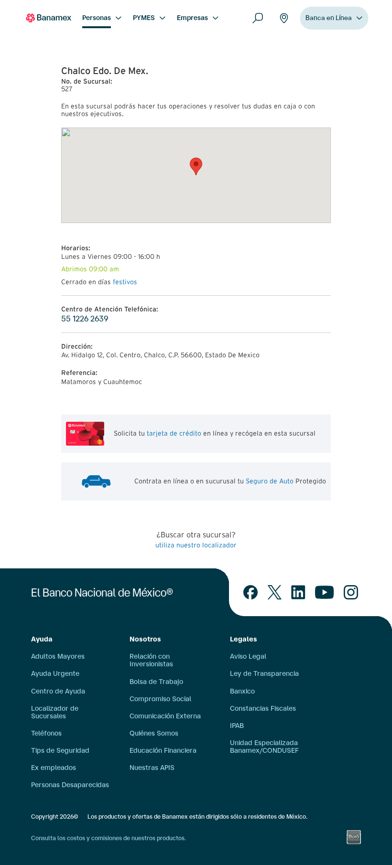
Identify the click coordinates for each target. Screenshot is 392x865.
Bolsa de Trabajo (156, 681)
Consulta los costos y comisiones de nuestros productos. (108, 838)
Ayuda (42, 639)
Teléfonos (46, 733)
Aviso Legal (248, 656)
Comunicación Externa (165, 716)
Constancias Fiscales (263, 708)
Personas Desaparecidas (70, 785)
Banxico (242, 691)
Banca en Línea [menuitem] (328, 17)
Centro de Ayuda (58, 691)
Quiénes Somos (154, 733)
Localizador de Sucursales (54, 712)
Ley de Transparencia (264, 673)
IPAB (237, 725)
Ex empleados (53, 767)
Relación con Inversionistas (151, 660)
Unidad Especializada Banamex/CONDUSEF (264, 746)
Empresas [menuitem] (192, 17)
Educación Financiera (163, 750)
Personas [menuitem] (96, 17)
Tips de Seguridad (60, 750)
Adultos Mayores (58, 656)
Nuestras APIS (152, 767)
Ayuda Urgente (55, 673)
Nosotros (145, 639)
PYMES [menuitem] (144, 17)
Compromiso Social (160, 699)
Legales (243, 639)
